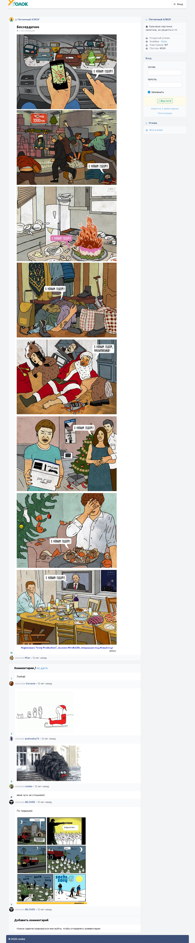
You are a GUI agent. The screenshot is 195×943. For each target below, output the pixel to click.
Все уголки (156, 130)
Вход (180, 4)
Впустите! (166, 101)
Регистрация (165, 113)
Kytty (164, 41)
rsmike (28, 786)
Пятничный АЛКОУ (29, 19)
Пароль (152, 79)
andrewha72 (32, 738)
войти (57, 928)
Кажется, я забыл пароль (164, 108)
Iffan (27, 657)
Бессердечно (28, 27)
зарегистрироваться (37, 928)
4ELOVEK (30, 802)
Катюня (30, 683)
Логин (151, 67)
